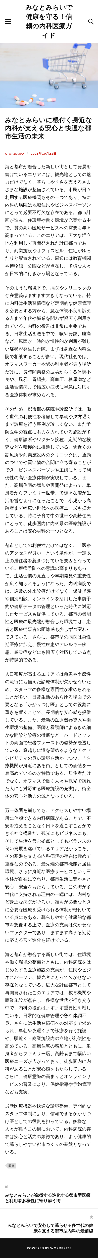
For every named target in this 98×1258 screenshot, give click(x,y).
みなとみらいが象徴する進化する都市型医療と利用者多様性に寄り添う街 (47, 1197)
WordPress (60, 1248)
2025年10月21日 (44, 153)
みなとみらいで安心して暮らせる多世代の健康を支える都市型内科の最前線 (50, 1227)
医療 (12, 1165)
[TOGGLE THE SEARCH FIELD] (90, 21)
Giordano (14, 153)
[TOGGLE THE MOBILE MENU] (8, 21)
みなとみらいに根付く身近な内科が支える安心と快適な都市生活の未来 (48, 127)
